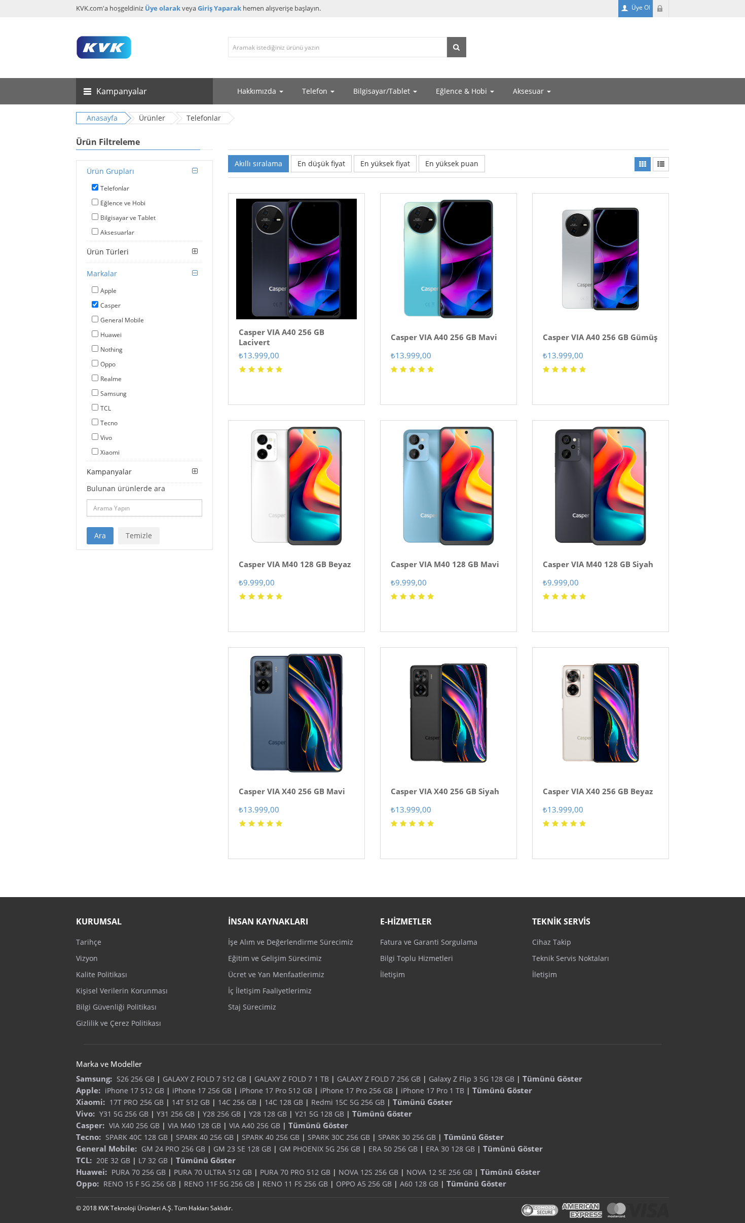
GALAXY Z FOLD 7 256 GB (379, 1079)
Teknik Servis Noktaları (570, 958)
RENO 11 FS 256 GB (295, 1184)
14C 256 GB (237, 1102)
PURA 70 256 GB (138, 1172)
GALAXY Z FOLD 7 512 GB (204, 1079)
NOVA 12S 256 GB (368, 1172)
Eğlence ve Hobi (122, 203)
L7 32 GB (153, 1160)
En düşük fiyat (321, 163)
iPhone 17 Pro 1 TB (432, 1090)
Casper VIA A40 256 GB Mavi (444, 337)
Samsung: (94, 1078)
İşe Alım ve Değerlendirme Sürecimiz (290, 942)
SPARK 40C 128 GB (136, 1137)
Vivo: (85, 1113)
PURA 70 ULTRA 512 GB (213, 1172)
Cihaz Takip (551, 942)
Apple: (88, 1090)
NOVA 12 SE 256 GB (439, 1172)
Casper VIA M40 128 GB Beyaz (295, 564)
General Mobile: (106, 1148)
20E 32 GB (113, 1160)
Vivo (106, 437)
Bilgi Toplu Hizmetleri (416, 958)
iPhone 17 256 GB (202, 1090)
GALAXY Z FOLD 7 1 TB (291, 1079)
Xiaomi (110, 452)
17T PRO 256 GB (136, 1102)
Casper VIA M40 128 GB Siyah (598, 564)
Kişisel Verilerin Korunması (122, 990)
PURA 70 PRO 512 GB (295, 1172)
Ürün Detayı (297, 196)
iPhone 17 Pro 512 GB (276, 1090)
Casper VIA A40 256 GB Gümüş (600, 337)
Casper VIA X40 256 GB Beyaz (598, 791)
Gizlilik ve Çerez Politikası (118, 1023)
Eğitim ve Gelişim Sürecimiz (275, 958)
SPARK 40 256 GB (205, 1137)
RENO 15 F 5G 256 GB (139, 1184)
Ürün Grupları (110, 171)
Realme (111, 379)
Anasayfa (102, 118)
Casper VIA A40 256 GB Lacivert (281, 337)
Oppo (108, 364)
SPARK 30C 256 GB (339, 1137)
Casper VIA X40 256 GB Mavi (292, 791)
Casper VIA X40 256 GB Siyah (445, 791)
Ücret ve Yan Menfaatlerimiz (276, 974)
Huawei (111, 334)
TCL (105, 408)
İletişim (392, 974)
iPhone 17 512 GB (134, 1090)
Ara (100, 535)
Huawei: (91, 1172)
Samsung (113, 393)
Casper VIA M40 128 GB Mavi (445, 564)
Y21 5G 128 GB (319, 1114)
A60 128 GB (419, 1184)
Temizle (139, 535)
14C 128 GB (284, 1102)
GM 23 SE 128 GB (242, 1149)
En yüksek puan (451, 163)
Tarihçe (88, 942)
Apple (108, 290)
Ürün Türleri (108, 251)
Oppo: (87, 1183)
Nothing (111, 349)
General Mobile (122, 320)
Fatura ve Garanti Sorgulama (428, 942)
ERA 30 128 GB (450, 1149)
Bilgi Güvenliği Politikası (116, 1007)
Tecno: (88, 1137)
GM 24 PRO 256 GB (173, 1149)
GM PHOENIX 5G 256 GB (319, 1149)
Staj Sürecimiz (252, 1007)
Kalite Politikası (101, 974)
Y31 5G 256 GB (123, 1114)
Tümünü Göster (552, 1078)
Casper (110, 305)
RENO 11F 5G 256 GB (219, 1184)
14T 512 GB (191, 1102)
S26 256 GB (136, 1079)
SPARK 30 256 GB (407, 1137)
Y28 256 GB (222, 1114)
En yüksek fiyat (385, 163)
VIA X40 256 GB (134, 1125)
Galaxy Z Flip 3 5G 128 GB (471, 1079)
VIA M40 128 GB (194, 1125)
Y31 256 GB (176, 1114)
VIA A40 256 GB (254, 1125)
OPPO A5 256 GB (364, 1184)
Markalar (102, 273)
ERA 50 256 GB (393, 1149)
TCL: (84, 1160)
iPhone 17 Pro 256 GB (356, 1090)
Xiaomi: (90, 1102)
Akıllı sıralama (258, 163)
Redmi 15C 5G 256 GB (348, 1102)
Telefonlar (114, 188)
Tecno (109, 423)
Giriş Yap (661, 8)
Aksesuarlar (117, 232)
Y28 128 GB (268, 1114)
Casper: (90, 1125)
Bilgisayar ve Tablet (128, 217)
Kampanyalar (109, 471)
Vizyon (87, 958)
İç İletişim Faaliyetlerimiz (270, 990)
